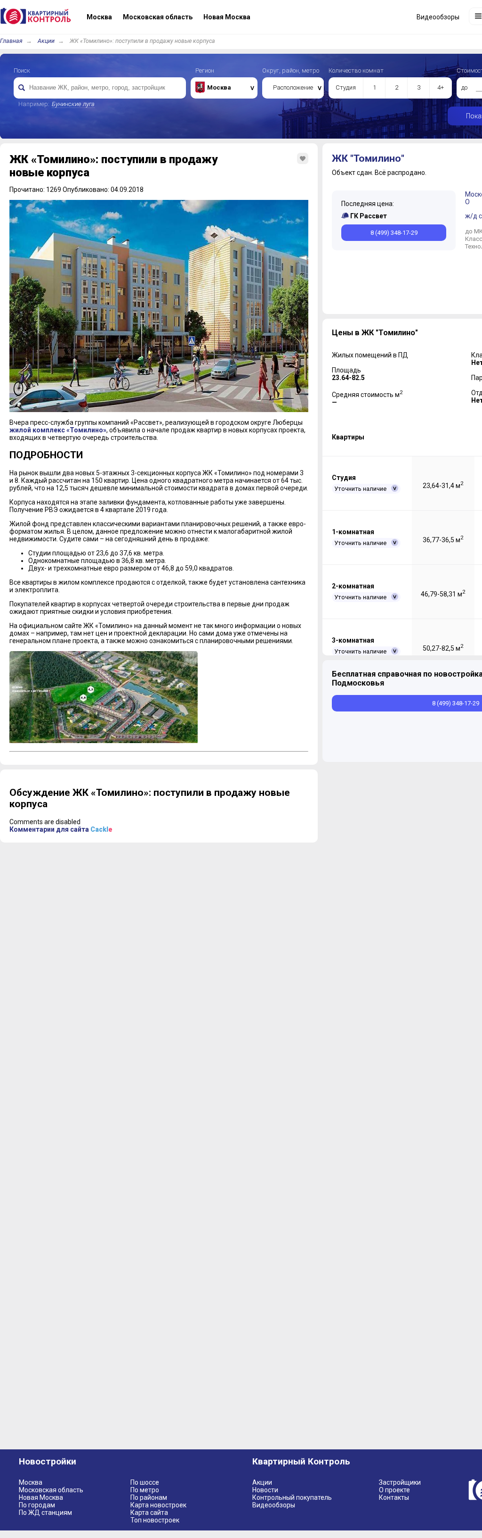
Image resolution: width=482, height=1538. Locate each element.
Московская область (51, 1490)
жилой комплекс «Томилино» (57, 430)
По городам (37, 1505)
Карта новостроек (158, 1505)
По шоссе (144, 1482)
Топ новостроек (154, 1520)
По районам (148, 1497)
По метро (144, 1490)
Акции (46, 40)
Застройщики (400, 1482)
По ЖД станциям (45, 1512)
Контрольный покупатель (292, 1497)
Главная (11, 40)
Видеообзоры (273, 1505)
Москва (30, 1482)
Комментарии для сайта (60, 829)
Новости (265, 1490)
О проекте (394, 1490)
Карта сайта (149, 1512)
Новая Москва (41, 1497)
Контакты (394, 1497)
